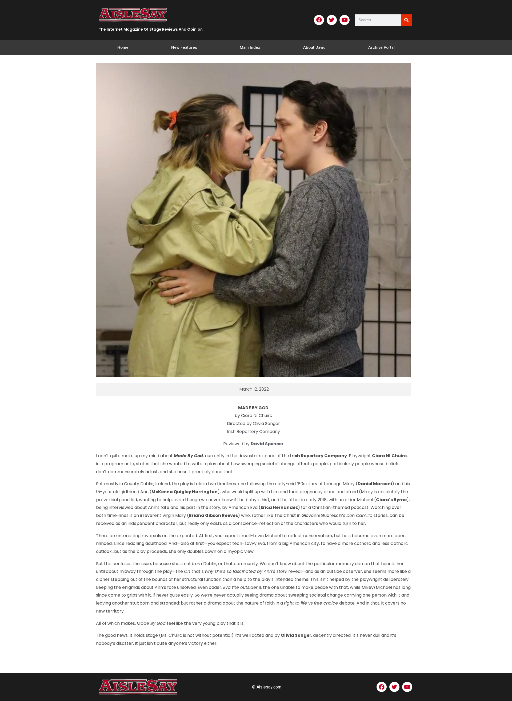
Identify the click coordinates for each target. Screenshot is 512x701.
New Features (184, 47)
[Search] (406, 20)
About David (314, 47)
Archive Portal (381, 47)
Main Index (250, 47)
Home (123, 47)
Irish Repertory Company (253, 431)
